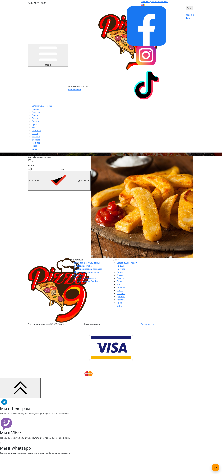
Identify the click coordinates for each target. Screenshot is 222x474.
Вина (34, 149)
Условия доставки (150, 1)
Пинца (35, 115)
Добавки (36, 139)
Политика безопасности (86, 272)
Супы (34, 124)
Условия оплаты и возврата (88, 269)
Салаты (35, 121)
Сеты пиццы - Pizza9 (42, 105)
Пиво (34, 145)
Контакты (163, 1)
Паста (35, 133)
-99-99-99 (74, 89)
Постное (36, 112)
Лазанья (36, 136)
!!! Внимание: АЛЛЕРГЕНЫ (87, 262)
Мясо (34, 127)
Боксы (35, 118)
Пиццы (35, 109)
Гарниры (36, 130)
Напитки (36, 142)
